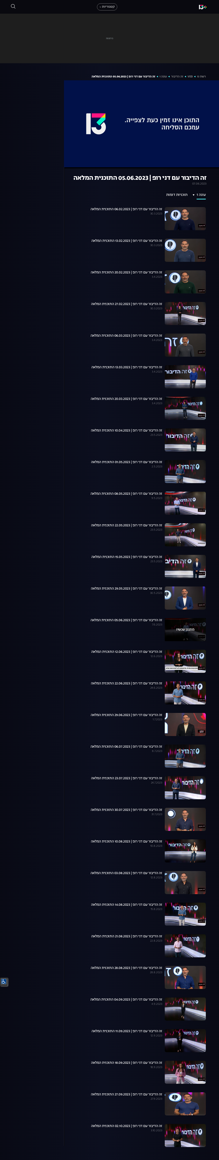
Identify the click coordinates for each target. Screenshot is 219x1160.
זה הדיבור (177, 77)
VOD (190, 77)
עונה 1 (163, 77)
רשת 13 (201, 77)
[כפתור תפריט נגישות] (3, 981)
